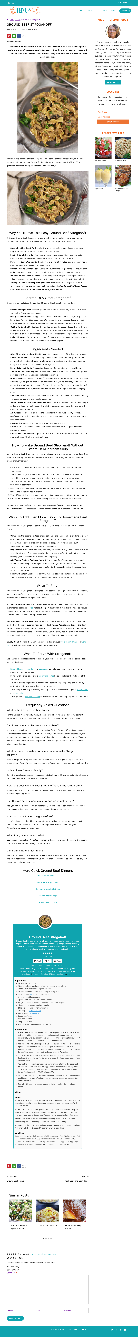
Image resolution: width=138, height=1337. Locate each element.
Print (38, 961)
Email (39, 1310)
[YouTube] (13, 3)
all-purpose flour (37, 1013)
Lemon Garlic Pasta (47, 1225)
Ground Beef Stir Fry (47, 902)
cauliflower (31, 669)
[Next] (82, 1218)
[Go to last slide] (12, 1218)
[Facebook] (108, 1330)
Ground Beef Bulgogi (47, 896)
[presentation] (20, 1211)
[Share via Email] (14, 36)
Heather (67, 974)
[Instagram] (116, 1330)
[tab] (43, 1238)
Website (67, 1310)
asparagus (43, 669)
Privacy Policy (81, 1329)
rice (31, 608)
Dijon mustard (35, 1011)
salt (30, 994)
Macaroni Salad (121, 160)
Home (80, 11)
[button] (44, 953)
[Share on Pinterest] (9, 36)
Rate (58, 961)
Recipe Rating (13, 1266)
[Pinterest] (9, 3)
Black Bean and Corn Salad (76, 1179)
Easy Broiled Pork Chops (122, 190)
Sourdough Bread (69, 642)
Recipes (103, 11)
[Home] (7, 20)
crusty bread (82, 690)
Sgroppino (99, 189)
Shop (113, 11)
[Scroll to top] (132, 1329)
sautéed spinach (32, 697)
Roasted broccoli (17, 669)
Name (11, 1310)
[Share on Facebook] (19, 36)
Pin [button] (48, 961)
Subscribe (113, 122)
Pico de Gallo (100, 160)
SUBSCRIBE (123, 3)
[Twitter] (112, 1330)
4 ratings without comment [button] (44, 1254)
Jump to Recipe (14, 41)
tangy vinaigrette (46, 676)
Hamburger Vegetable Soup (47, 889)
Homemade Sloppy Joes (47, 882)
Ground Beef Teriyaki (47, 876)
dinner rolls (18, 693)
